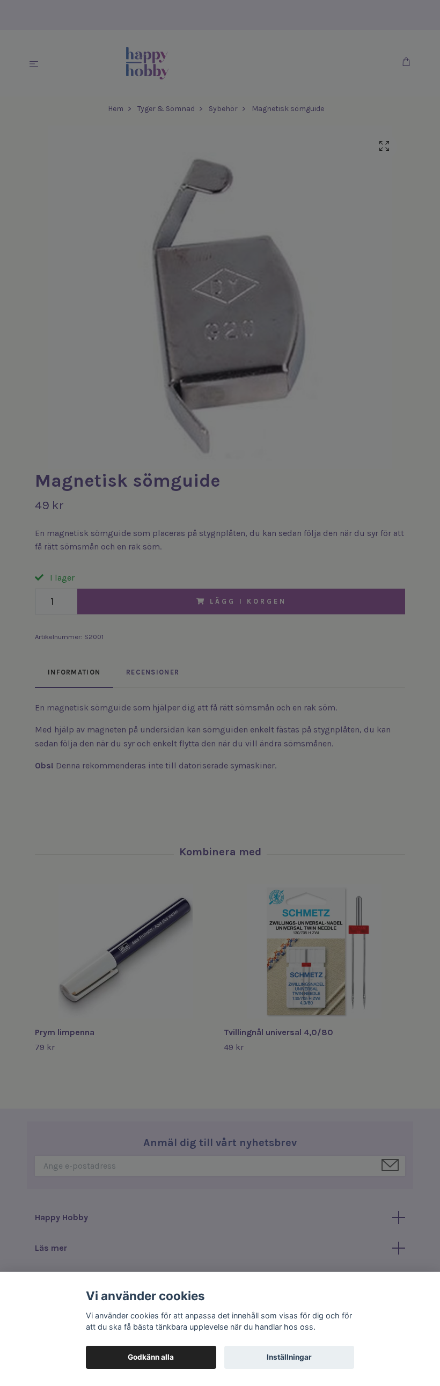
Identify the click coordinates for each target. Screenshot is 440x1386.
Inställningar (289, 1357)
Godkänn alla (151, 1357)
